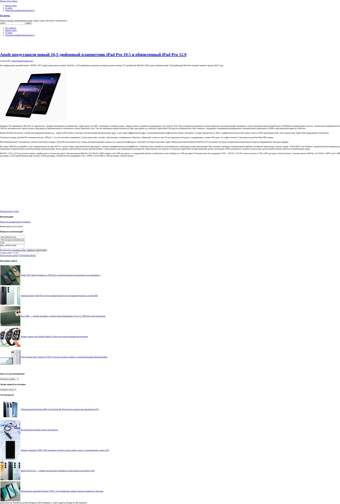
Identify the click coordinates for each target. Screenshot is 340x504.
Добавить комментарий (37, 250)
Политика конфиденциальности (19, 10)
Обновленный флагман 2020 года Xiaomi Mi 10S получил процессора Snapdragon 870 (59, 409)
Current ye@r (6, 253)
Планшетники (6, 211)
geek (14, 61)
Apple (16, 211)
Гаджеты (5, 15)
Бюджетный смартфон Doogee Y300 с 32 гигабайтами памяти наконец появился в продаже (62, 491)
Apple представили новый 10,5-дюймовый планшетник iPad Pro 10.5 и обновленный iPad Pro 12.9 (93, 54)
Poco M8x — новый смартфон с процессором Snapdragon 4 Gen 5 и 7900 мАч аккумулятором (63, 316)
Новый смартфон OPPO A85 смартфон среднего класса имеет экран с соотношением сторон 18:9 (65, 450)
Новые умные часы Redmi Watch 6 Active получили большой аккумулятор (54, 336)
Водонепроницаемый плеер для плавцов (39, 430)
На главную (10, 28)
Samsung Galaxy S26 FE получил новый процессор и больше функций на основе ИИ (59, 296)
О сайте (8, 8)
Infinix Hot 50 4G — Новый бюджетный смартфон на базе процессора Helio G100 (57, 471)
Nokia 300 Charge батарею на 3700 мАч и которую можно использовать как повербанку (60, 275)
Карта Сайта (11, 6)
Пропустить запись (8, 1)
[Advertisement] (170, 45)
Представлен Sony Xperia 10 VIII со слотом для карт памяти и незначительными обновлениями (64, 357)
